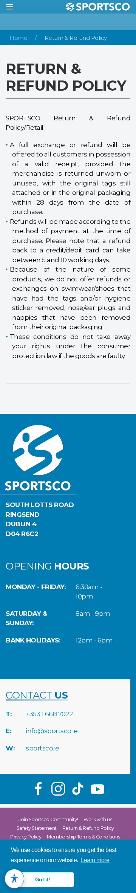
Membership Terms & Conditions (83, 837)
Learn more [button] (94, 860)
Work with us (97, 819)
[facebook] (38, 788)
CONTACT (37, 695)
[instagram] (58, 788)
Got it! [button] (42, 879)
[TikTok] (77, 788)
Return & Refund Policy (88, 828)
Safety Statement (37, 828)
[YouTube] (97, 788)
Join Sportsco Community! (48, 819)
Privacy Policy (25, 837)
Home (18, 38)
